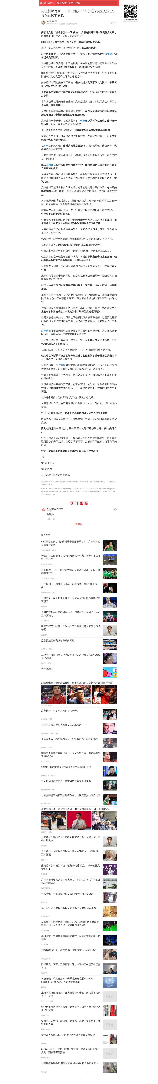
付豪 (82, 120)
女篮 (109, 53)
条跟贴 (78, 524)
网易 (43, 3)
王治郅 (49, 164)
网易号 (51, 3)
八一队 (47, 145)
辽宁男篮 (46, 330)
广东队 (62, 365)
